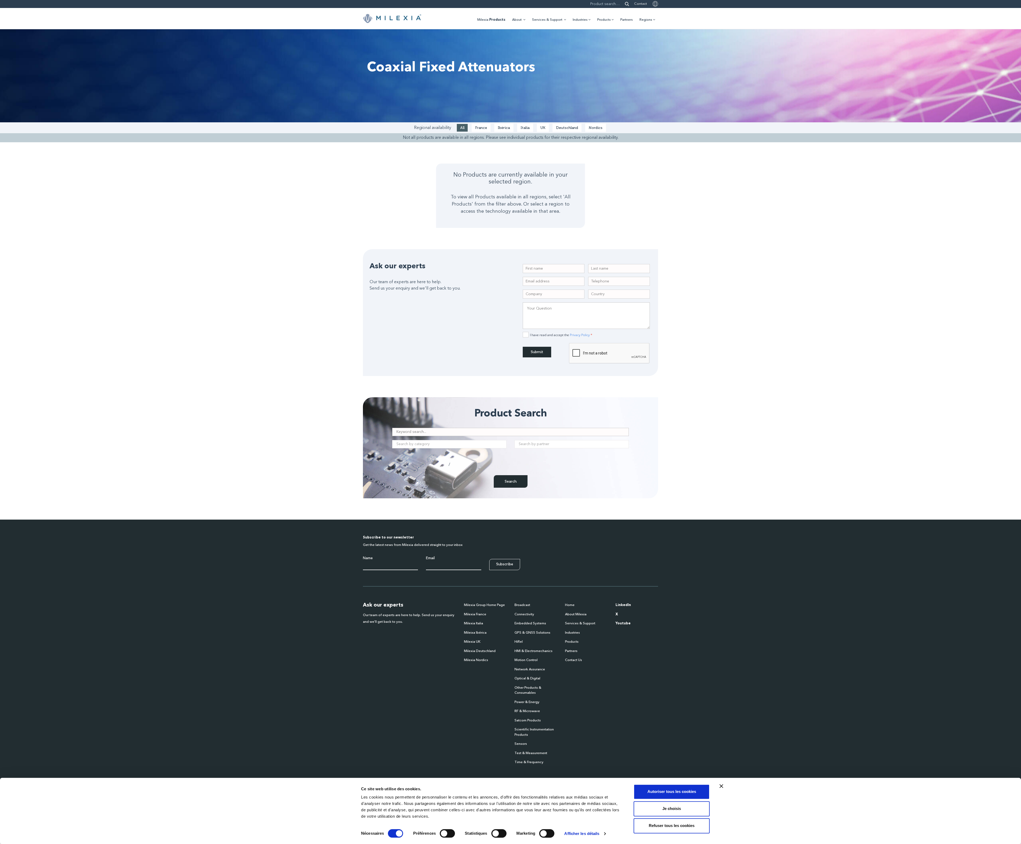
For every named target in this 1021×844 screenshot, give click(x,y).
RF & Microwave (527, 711)
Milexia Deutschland (480, 651)
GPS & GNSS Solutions (532, 632)
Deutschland (567, 128)
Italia (525, 128)
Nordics (595, 128)
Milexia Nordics (476, 660)
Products (604, 20)
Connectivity (524, 614)
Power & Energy (526, 702)
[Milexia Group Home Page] (392, 18)
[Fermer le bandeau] (721, 786)
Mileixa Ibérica (475, 632)
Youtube (623, 623)
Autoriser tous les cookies (671, 791)
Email (430, 558)
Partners (626, 20)
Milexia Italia (473, 623)
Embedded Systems (530, 623)
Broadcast (522, 605)
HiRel (518, 642)
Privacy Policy (580, 335)
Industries (580, 20)
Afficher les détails (581, 833)
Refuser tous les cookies (671, 825)
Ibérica (504, 128)
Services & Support (547, 20)
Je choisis (671, 808)
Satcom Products (527, 720)
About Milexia (576, 614)
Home (570, 605)
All (462, 128)
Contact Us (573, 660)
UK (542, 128)
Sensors (520, 744)
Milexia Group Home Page (484, 605)
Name (368, 558)
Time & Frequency (528, 762)
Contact (640, 4)
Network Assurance (529, 669)
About (517, 20)
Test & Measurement (530, 753)
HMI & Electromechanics (533, 651)
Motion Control (526, 660)
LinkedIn (623, 605)
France (481, 128)
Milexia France (475, 614)
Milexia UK (472, 642)
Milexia (491, 20)
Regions (645, 20)
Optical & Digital (527, 678)
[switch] (447, 833)
